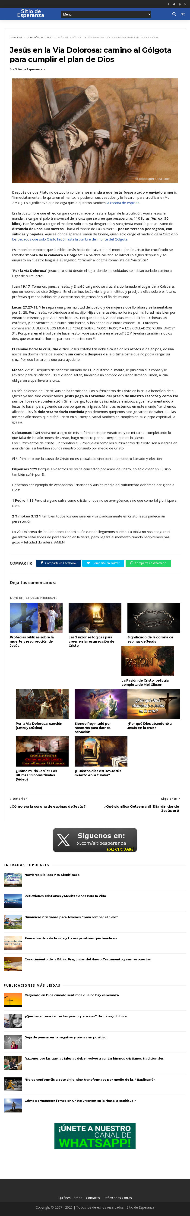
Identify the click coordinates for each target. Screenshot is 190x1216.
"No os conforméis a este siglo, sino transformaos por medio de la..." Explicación (90, 1079)
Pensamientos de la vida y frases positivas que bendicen (71, 938)
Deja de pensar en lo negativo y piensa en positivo (65, 1037)
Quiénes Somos (70, 1198)
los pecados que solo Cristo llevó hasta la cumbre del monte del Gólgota (69, 239)
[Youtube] (180, 4)
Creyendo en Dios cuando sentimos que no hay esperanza (72, 995)
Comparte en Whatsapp (150, 563)
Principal (16, 37)
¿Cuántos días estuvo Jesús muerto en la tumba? (98, 773)
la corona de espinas (123, 202)
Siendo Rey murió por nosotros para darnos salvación (93, 728)
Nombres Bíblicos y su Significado (52, 875)
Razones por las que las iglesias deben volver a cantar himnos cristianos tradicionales (94, 1058)
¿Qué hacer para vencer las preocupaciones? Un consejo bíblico (76, 1016)
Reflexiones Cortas (118, 1198)
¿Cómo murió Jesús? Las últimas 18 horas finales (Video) (36, 775)
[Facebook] (168, 4)
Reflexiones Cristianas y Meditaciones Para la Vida (65, 896)
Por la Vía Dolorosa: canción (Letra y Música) (39, 726)
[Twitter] (174, 4)
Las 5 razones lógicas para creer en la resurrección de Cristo (91, 641)
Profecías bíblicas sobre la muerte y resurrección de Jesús (32, 641)
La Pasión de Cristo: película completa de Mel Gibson (144, 682)
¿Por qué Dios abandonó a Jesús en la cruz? (149, 726)
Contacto (93, 1198)
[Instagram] (185, 4)
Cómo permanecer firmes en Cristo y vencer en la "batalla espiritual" (80, 1100)
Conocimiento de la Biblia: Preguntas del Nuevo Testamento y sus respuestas (88, 959)
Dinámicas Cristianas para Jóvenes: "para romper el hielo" (71, 917)
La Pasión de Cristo (39, 37)
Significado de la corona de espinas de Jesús (150, 639)
